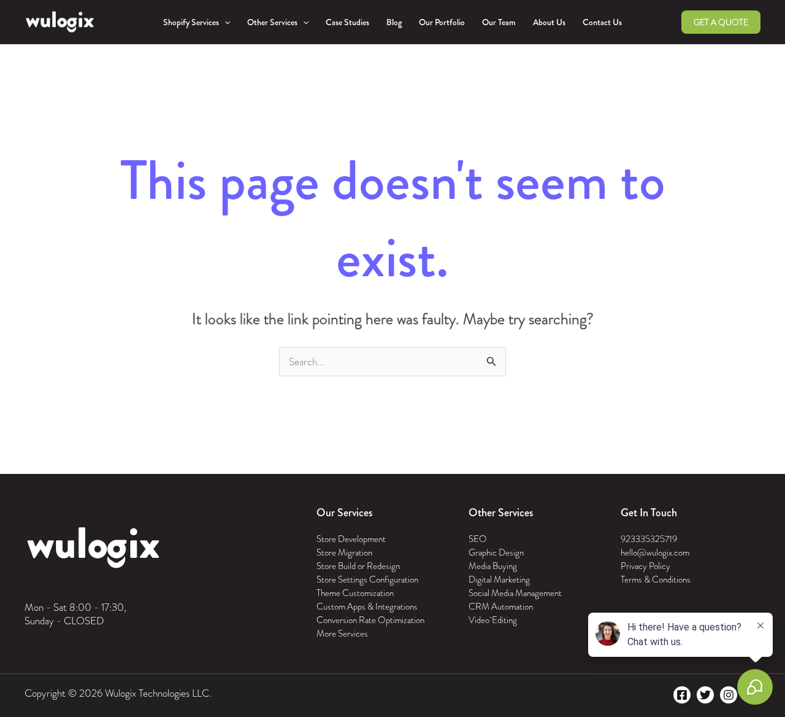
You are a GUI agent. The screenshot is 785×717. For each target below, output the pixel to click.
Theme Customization (355, 593)
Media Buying (493, 566)
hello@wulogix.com (655, 552)
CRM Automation (501, 606)
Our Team (499, 22)
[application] (224, 22)
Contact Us (602, 22)
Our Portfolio (442, 22)
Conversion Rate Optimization (370, 620)
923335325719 (649, 539)
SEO (478, 539)
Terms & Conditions (656, 579)
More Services (342, 633)
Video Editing (493, 620)
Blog (394, 22)
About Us (549, 22)
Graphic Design (496, 552)
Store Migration (344, 552)
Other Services (272, 22)
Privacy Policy (645, 566)
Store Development (351, 539)
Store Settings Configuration (367, 579)
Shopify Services (191, 22)
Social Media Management (515, 593)
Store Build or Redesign (358, 566)
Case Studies (347, 22)
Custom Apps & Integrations (367, 606)
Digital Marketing (499, 579)
